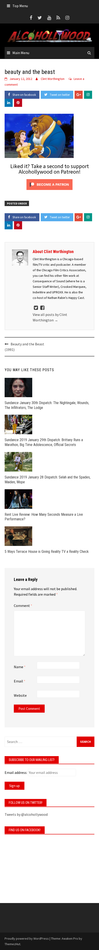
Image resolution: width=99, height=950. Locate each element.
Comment (23, 605)
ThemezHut (12, 944)
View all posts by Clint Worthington (50, 317)
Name (20, 666)
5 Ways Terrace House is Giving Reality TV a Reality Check (47, 551)
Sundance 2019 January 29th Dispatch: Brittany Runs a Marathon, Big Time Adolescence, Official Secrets (44, 442)
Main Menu (20, 52)
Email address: (16, 772)
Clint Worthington (52, 79)
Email (19, 681)
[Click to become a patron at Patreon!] (49, 184)
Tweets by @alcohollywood (26, 814)
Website (20, 695)
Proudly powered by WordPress (27, 938)
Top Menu (20, 5)
